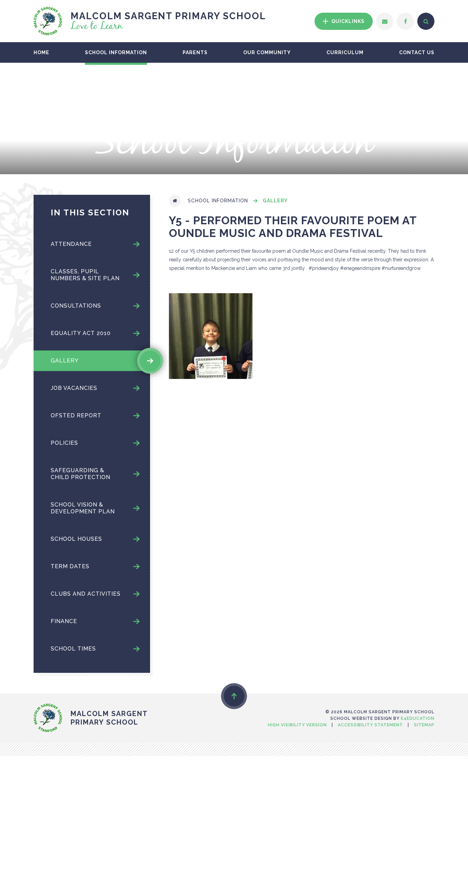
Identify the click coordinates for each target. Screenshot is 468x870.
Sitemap (424, 725)
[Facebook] (405, 21)
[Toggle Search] (425, 21)
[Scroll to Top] (234, 696)
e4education (417, 718)
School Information (218, 200)
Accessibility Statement (370, 725)
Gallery (275, 200)
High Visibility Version (297, 725)
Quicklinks (347, 21)
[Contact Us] (384, 21)
